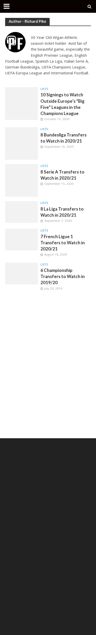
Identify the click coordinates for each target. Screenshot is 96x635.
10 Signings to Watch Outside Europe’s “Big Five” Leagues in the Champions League (62, 104)
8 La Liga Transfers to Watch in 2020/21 (62, 212)
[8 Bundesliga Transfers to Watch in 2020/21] (21, 143)
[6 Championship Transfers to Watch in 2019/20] (21, 272)
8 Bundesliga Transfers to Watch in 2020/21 (63, 138)
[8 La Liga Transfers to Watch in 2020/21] (21, 211)
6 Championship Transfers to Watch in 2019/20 (62, 276)
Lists (44, 89)
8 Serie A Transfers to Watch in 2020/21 (62, 175)
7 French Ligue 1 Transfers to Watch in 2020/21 (62, 242)
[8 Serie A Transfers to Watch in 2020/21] (21, 179)
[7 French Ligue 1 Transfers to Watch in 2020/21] (21, 239)
